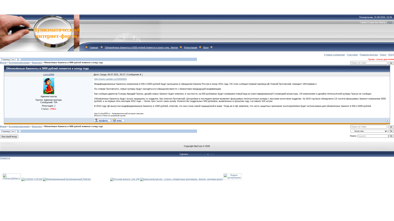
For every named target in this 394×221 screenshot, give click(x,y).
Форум (3, 63)
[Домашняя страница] (118, 120)
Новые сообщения (335, 54)
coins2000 (48, 74)
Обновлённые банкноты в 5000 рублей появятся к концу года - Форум (141, 47)
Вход (205, 47)
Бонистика (37, 63)
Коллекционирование (19, 63)
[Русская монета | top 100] (125, 179)
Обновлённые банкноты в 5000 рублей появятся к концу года (73, 63)
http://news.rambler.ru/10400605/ (110, 79)
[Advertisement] (197, 6)
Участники (352, 54)
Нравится (5, 158)
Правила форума (369, 54)
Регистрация (190, 47)
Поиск (383, 54)
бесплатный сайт (198, 154)
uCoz (212, 154)
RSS (389, 22)
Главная (94, 47)
